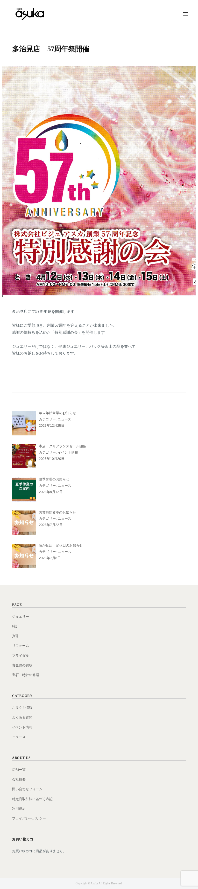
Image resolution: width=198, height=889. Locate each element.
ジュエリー (20, 616)
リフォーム (20, 646)
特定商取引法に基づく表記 (32, 799)
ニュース (19, 737)
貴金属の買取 (22, 665)
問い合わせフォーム (27, 789)
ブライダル (20, 655)
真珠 (15, 636)
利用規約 (19, 809)
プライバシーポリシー (29, 818)
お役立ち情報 (22, 708)
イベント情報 (22, 727)
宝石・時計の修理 (25, 675)
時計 (15, 626)
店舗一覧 (19, 770)
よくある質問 (22, 717)
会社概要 (19, 779)
